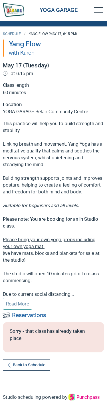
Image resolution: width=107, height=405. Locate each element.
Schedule (12, 34)
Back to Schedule (29, 364)
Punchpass (88, 397)
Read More (17, 304)
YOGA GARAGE (59, 10)
